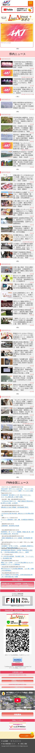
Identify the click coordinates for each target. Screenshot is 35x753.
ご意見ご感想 (23, 743)
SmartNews (17, 660)
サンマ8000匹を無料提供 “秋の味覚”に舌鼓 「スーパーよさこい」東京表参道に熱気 (17, 557)
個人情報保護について (9, 743)
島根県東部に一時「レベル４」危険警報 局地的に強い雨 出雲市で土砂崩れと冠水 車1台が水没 (17, 532)
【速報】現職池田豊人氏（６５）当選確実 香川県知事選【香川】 (16, 538)
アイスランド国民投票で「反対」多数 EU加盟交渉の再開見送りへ (17, 520)
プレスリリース (16, 741)
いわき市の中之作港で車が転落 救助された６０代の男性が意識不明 (17, 514)
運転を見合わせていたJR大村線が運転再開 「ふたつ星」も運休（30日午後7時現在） (17, 569)
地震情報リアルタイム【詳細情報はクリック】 (17, 681)
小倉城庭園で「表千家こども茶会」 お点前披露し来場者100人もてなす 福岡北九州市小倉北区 (17, 546)
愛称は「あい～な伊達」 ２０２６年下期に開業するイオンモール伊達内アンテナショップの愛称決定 (17, 563)
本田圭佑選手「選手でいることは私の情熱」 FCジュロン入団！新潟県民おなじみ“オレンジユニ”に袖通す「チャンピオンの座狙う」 (17, 490)
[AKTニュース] (17, 18)
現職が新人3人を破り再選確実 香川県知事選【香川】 (15, 507)
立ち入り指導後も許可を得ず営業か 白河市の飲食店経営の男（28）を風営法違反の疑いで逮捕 (16, 575)
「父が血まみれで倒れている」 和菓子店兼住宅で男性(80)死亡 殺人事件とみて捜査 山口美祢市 (18, 502)
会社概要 (5, 741)
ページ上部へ (24, 736)
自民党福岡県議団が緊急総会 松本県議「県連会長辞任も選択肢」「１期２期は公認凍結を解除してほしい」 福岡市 (16, 551)
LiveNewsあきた (17, 664)
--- (17, 677)
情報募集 (17, 714)
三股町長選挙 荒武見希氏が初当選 (10, 525)
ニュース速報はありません (17, 687)
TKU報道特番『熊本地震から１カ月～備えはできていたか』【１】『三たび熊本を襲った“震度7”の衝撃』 (16, 496)
